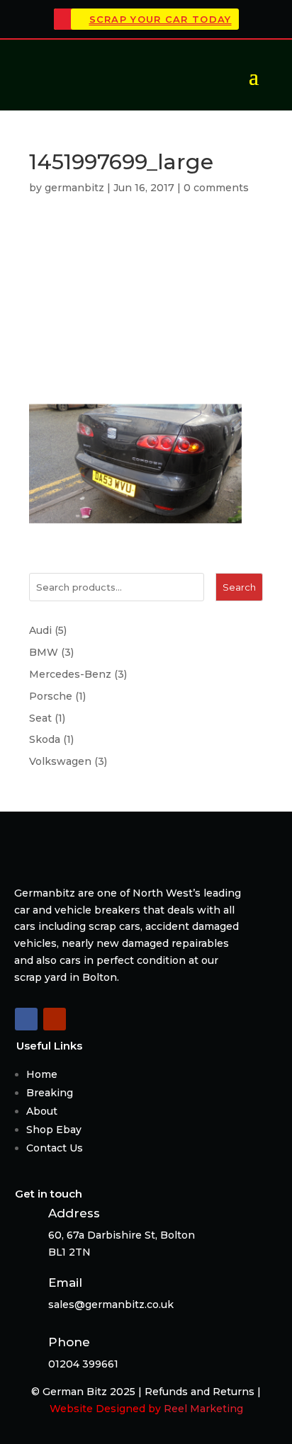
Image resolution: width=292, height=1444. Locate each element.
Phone (69, 1342)
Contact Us (54, 1148)
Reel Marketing (203, 1408)
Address (74, 1213)
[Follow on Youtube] (54, 1019)
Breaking (49, 1092)
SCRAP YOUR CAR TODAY (160, 19)
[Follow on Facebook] (26, 1019)
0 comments (216, 187)
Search (239, 587)
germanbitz (74, 187)
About (41, 1111)
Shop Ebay (54, 1129)
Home (41, 1074)
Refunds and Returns (199, 1391)
